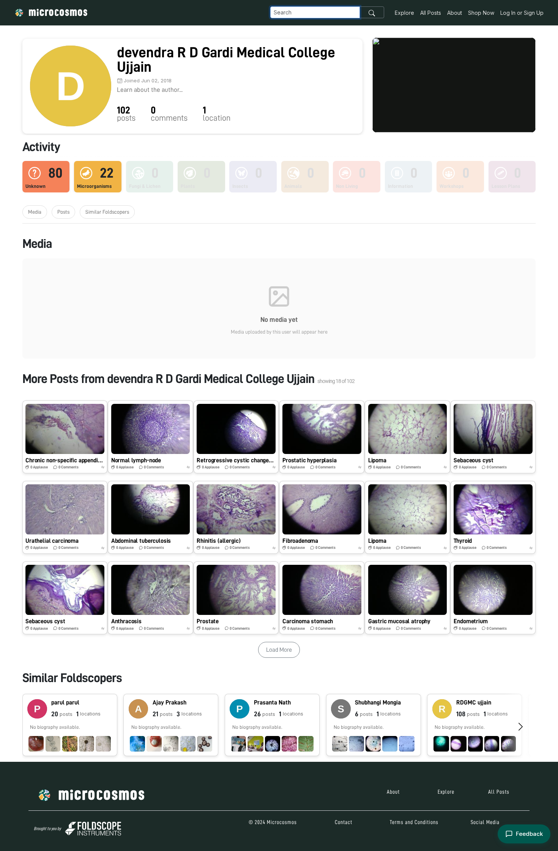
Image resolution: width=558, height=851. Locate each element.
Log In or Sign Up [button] (522, 12)
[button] (64, 436)
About (454, 12)
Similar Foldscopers (107, 211)
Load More (279, 650)
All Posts (430, 12)
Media (34, 211)
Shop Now (481, 12)
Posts (63, 211)
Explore (404, 12)
